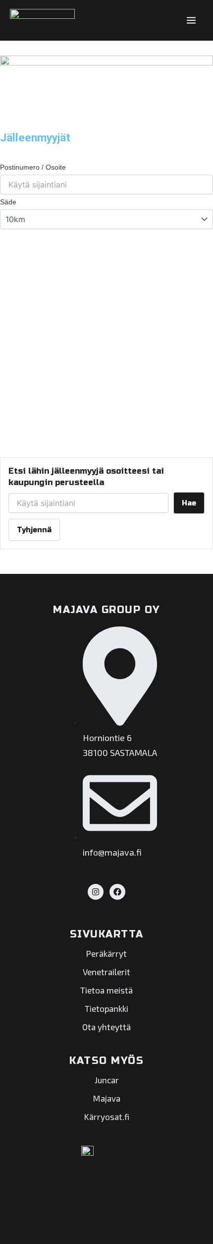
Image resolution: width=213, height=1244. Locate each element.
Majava (106, 1098)
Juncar (107, 1080)
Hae (189, 502)
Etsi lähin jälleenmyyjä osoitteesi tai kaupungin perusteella (86, 476)
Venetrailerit (106, 972)
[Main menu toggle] (191, 20)
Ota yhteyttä (106, 1027)
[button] (10, 239)
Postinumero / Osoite (33, 167)
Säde (8, 202)
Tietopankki (106, 1008)
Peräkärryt (106, 953)
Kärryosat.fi (106, 1116)
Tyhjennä (34, 529)
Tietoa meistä (106, 990)
